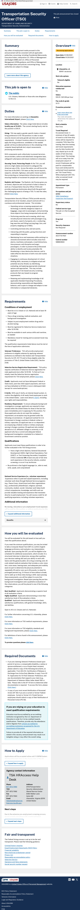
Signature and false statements (16, 862)
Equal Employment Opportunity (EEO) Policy (21, 848)
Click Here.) (12, 687)
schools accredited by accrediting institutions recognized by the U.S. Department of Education (23, 726)
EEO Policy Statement (9, 891)
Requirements (50, 31)
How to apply (54, 36)
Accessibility (6, 906)
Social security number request (16, 864)
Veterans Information (9, 897)
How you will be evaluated (13, 36)
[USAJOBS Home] (10, 4)
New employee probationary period (17, 853)
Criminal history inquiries (14, 846)
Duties (37, 31)
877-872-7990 (11, 787)
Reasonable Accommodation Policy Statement (17, 894)
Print (57, 18)
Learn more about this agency (18, 75)
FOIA (3, 909)
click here (29, 642)
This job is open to (22, 31)
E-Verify (36, 398)
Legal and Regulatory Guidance (12, 900)
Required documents (36, 36)
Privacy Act (9, 855)
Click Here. (30, 119)
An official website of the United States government (18, 1)
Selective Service (11, 860)
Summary (7, 31)
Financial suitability (12, 850)
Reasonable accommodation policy (17, 857)
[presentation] (65, 70)
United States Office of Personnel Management (29, 884)
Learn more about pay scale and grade (64, 113)
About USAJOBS (7, 903)
